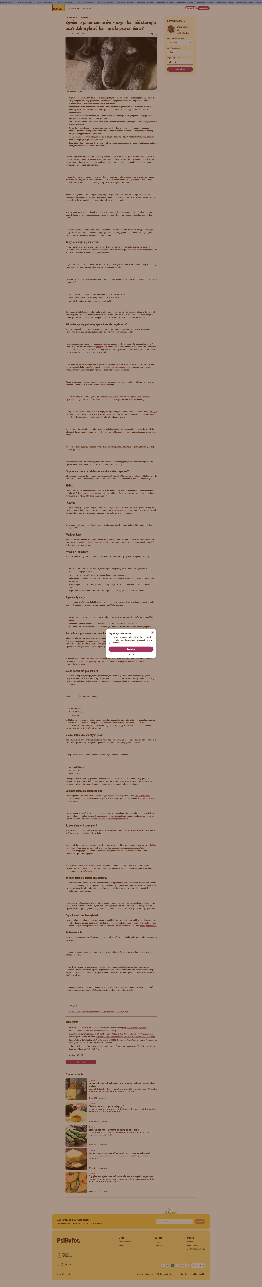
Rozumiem (131, 649)
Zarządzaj (131, 654)
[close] (152, 632)
